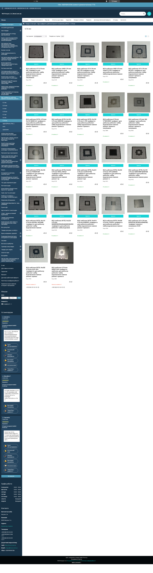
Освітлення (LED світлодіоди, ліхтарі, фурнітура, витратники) (10, 93)
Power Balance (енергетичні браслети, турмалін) (9, 189)
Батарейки (4, 255)
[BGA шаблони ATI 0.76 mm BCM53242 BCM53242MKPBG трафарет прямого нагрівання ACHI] (138, 204)
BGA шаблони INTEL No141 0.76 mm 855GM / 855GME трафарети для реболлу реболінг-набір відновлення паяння (35, 224)
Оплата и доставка (57, 20)
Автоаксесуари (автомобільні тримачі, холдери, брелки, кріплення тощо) (10, 59)
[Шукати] (144, 14)
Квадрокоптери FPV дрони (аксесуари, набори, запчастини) (9, 82)
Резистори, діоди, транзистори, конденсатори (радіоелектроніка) (9, 161)
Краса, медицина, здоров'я (9, 233)
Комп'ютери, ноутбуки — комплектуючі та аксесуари (9, 77)
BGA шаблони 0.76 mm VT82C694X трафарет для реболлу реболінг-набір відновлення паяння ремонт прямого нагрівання (112, 123)
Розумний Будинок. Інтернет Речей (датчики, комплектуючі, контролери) (10, 178)
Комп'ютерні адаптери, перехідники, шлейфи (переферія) (8, 144)
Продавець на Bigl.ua (76, 559)
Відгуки (3, 274)
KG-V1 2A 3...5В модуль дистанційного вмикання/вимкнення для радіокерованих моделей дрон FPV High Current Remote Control (11, 335)
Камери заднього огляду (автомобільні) (8, 34)
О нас (3, 265)
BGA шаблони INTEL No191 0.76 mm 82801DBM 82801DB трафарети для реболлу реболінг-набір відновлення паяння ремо (138, 173)
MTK (4, 126)
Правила (88, 20)
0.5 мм (4, 114)
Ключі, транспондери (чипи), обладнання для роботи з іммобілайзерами (9, 39)
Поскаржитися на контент (74, 560)
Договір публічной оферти (9, 277)
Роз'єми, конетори (6, 68)
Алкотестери (5, 252)
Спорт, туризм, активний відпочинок (8, 214)
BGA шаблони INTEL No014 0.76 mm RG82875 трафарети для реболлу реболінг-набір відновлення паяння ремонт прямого (87, 224)
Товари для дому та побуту (9, 230)
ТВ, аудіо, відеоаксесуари (8, 182)
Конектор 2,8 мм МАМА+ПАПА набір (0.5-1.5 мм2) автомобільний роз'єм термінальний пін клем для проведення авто (12, 436)
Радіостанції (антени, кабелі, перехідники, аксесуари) (9, 156)
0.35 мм (5, 105)
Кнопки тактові (5, 50)
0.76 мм (5, 120)
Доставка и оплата (7, 268)
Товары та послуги (7, 24)
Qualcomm (6, 129)
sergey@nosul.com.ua (11, 548)
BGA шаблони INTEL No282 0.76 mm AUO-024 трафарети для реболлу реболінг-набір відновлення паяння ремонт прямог (35, 272)
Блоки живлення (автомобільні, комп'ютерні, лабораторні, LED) (9, 64)
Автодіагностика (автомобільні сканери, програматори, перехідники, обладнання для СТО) (9, 45)
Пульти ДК (4, 207)
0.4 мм (4, 108)
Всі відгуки (11, 476)
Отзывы (115, 20)
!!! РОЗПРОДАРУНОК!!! (7, 27)
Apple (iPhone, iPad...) (8, 123)
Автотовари (4, 30)
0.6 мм (4, 117)
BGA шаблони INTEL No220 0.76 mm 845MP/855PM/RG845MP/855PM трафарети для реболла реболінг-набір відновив (62, 224)
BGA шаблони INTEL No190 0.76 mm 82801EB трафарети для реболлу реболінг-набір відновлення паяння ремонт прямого (62, 122)
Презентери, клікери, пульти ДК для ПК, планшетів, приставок (9, 139)
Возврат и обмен (79, 20)
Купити (36, 64)
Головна (25, 20)
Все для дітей (5, 227)
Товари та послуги (36, 20)
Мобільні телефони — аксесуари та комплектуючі (9, 196)
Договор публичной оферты (102, 20)
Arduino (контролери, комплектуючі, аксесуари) (8, 134)
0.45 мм (5, 111)
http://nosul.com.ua (10, 545)
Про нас (47, 20)
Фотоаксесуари (5, 185)
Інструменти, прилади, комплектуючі (8, 173)
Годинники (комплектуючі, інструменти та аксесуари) (9, 237)
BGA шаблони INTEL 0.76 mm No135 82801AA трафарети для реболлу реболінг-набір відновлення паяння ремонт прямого (36, 122)
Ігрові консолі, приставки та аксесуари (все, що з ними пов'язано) (9, 223)
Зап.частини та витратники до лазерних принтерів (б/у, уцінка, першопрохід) (10, 260)
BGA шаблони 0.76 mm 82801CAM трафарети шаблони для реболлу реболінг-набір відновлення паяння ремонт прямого (60, 272)
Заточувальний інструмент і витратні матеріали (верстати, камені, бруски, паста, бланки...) (10, 72)
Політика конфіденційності (10, 280)
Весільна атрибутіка (7, 243)
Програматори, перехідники (9, 153)
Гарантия (68, 20)
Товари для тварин (6, 249)
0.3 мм (4, 102)
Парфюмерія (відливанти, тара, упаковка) (10, 203)
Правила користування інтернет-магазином (8, 284)
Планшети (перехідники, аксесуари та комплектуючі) (9, 149)
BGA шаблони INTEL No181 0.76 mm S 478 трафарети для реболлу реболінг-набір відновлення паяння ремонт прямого (87, 122)
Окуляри (3, 240)
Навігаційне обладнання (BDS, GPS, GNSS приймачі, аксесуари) (10, 166)
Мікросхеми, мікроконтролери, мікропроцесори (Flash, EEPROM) (10, 88)
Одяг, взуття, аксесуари (8, 193)
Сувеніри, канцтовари (7, 246)
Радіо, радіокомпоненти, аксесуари (8, 53)
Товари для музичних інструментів (7, 218)
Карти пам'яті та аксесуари (9, 210)
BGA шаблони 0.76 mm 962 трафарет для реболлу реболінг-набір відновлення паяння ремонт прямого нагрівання (138, 123)
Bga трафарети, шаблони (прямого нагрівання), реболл (53, 23)
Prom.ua (85, 557)
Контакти (123, 20)
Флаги (3, 170)
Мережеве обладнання (8, 200)
